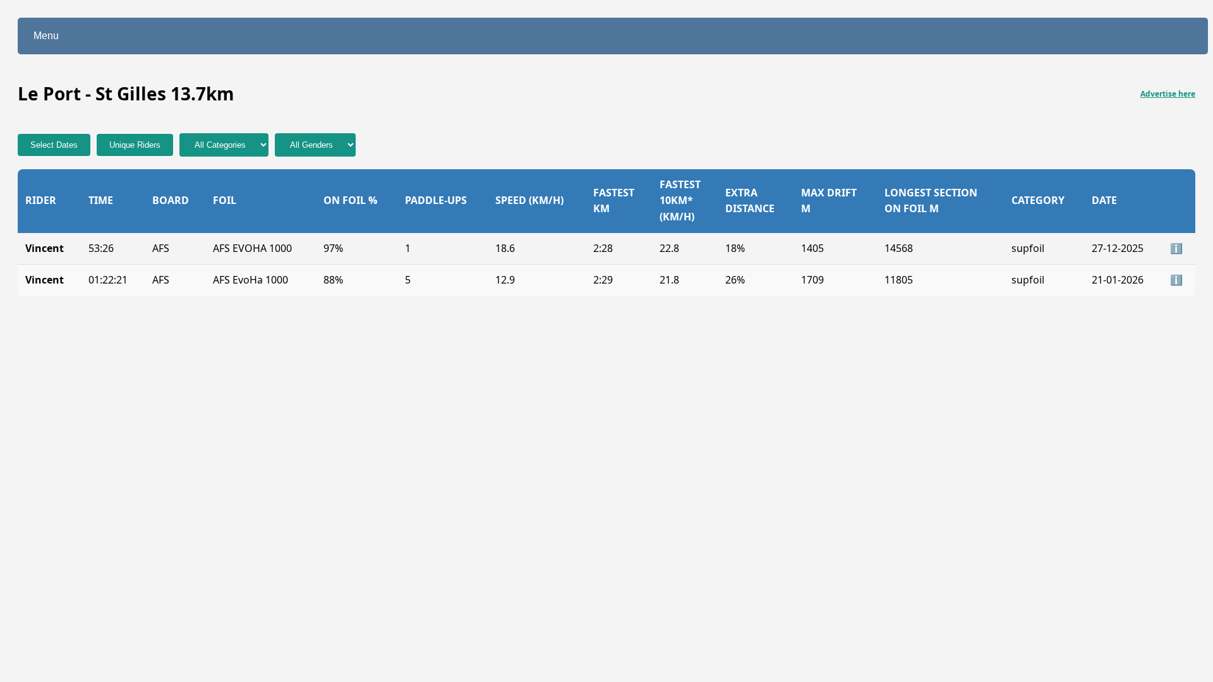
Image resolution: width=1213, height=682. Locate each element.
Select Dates (54, 145)
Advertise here (1167, 93)
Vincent (44, 248)
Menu (46, 35)
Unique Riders (134, 145)
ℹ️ (1176, 248)
